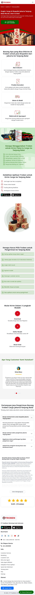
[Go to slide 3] (18, 393)
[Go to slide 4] (19, 393)
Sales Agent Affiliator (6, 562)
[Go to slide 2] (16, 393)
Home (2, 7)
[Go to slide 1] (14, 393)
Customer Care (5, 557)
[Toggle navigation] (32, 2)
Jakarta (8, 7)
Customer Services (6, 553)
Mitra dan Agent (5, 560)
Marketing (3, 555)
